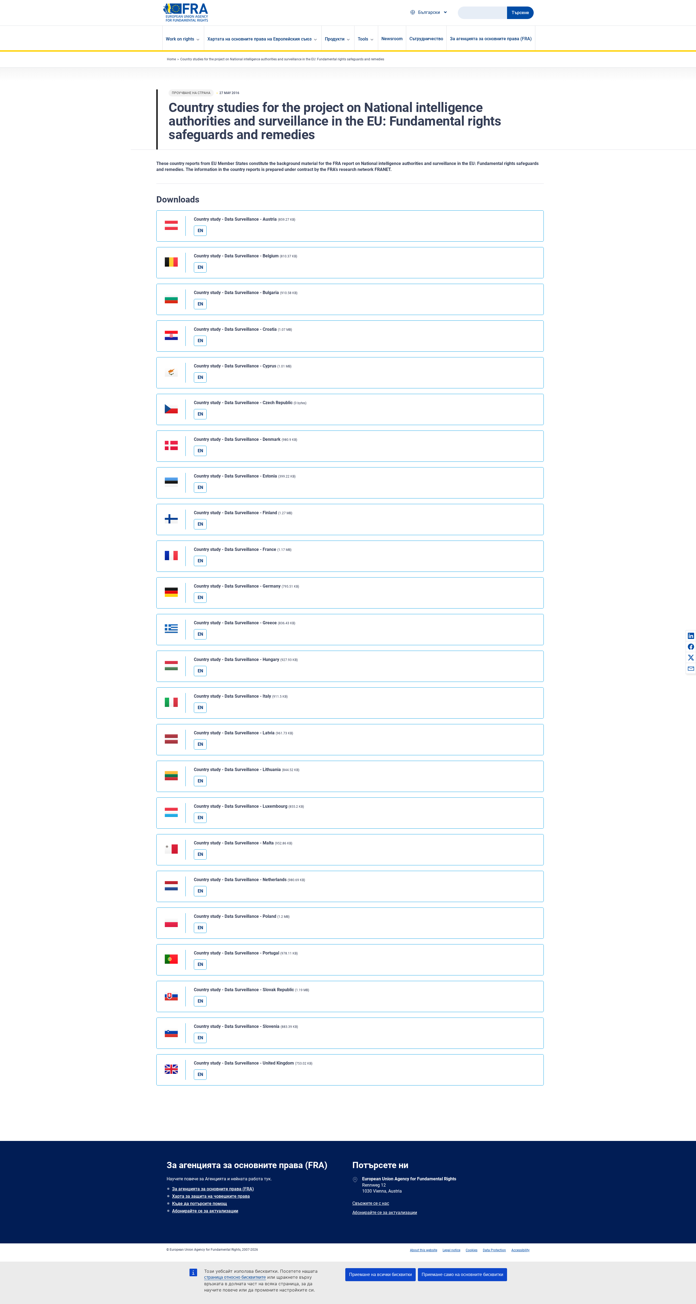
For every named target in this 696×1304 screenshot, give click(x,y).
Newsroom (392, 38)
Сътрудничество (426, 38)
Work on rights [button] (180, 39)
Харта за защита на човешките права (211, 1196)
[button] (691, 635)
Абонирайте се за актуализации (205, 1210)
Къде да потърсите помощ (199, 1203)
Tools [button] (363, 39)
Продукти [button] (334, 39)
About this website (423, 1250)
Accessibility (520, 1250)
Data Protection (494, 1250)
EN (200, 230)
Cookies (471, 1250)
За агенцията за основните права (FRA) (491, 38)
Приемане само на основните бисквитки (462, 1274)
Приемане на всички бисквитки (380, 1274)
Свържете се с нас (370, 1203)
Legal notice (451, 1250)
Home (171, 59)
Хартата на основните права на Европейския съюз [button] (259, 39)
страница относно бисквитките (235, 1277)
